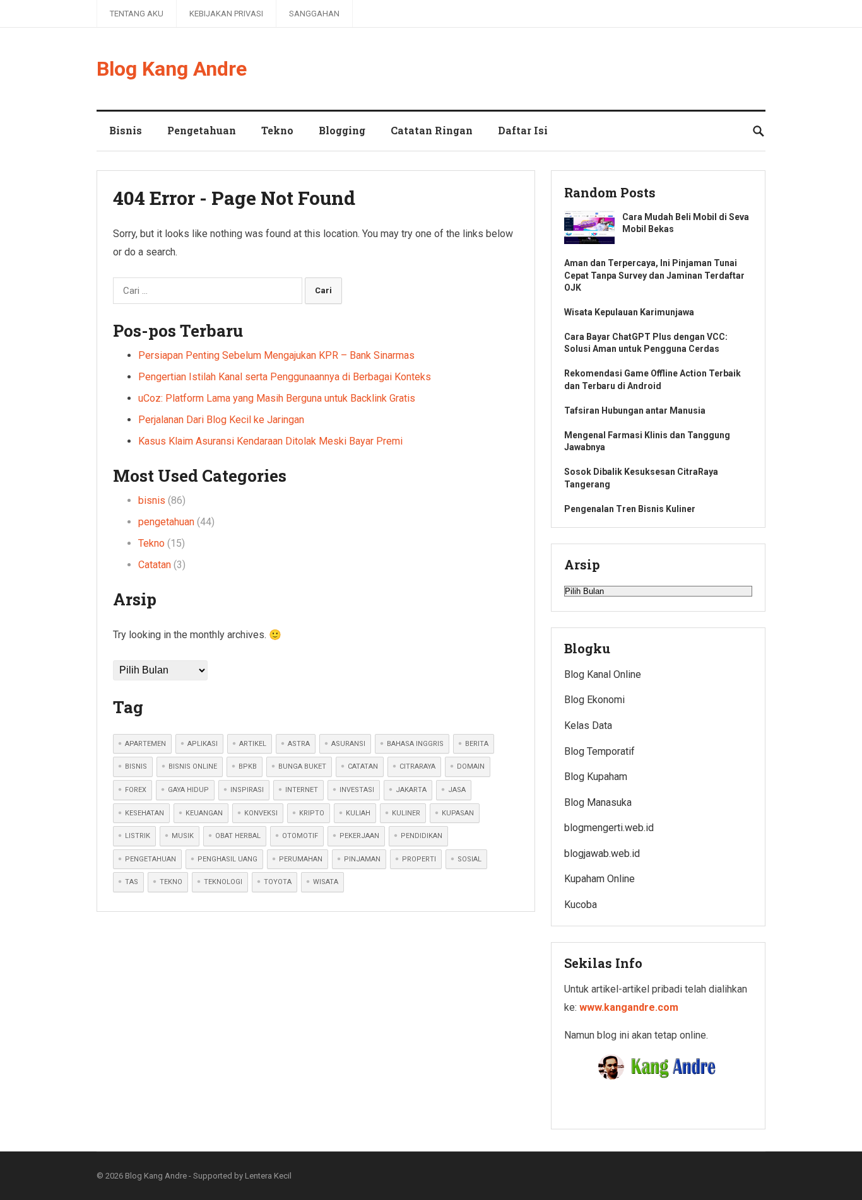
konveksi (261, 813)
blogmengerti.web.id (609, 828)
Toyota (278, 882)
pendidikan (421, 836)
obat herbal (238, 836)
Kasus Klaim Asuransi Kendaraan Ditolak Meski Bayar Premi (270, 441)
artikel (252, 744)
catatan (363, 766)
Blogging (342, 130)
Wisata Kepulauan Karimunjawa (629, 312)
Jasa (457, 790)
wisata (325, 882)
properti (419, 859)
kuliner (406, 813)
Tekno (277, 130)
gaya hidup (188, 790)
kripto (311, 813)
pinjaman (362, 859)
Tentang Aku (136, 13)
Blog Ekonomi (594, 700)
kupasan (458, 813)
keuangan (204, 813)
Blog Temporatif (599, 751)
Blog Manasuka (598, 802)
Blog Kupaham (595, 777)
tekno (171, 882)
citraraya (417, 766)
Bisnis (125, 130)
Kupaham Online (599, 879)
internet (301, 790)
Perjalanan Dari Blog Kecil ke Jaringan (221, 420)
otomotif (300, 836)
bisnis (151, 500)
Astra (299, 744)
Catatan (154, 565)
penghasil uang (227, 859)
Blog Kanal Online (602, 674)
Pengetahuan (201, 130)
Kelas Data (588, 725)
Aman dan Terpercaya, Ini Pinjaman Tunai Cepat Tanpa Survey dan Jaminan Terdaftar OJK (654, 275)
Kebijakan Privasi (226, 13)
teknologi (223, 882)
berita (476, 744)
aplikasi (202, 744)
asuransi (348, 744)
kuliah (358, 813)
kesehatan (144, 813)
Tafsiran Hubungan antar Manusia (635, 410)
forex (135, 790)
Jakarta (411, 790)
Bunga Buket (302, 766)
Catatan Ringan (432, 130)
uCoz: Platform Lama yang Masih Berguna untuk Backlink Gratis (276, 398)
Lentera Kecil (268, 1175)
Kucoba (580, 905)
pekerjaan (359, 836)
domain (471, 766)
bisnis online (192, 766)
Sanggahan (314, 13)
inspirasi (247, 790)
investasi (356, 790)
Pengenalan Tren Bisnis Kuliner (629, 509)
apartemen (145, 744)
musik (183, 836)
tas (131, 882)
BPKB (248, 766)
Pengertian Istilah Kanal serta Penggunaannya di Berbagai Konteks (284, 377)
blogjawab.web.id (602, 853)
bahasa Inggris (415, 744)
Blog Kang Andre (172, 69)
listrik (137, 836)
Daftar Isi (523, 130)
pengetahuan (166, 522)
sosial (469, 859)
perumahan (300, 859)
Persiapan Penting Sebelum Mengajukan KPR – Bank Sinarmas (276, 355)
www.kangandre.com (628, 1007)
